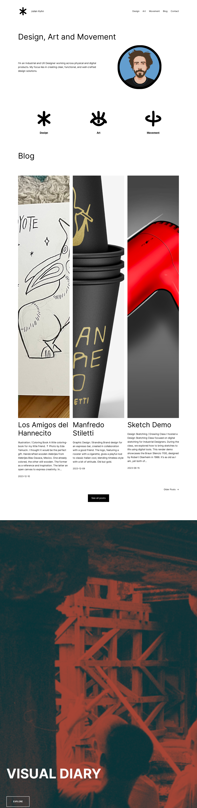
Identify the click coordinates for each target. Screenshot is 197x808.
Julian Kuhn (37, 11)
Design (44, 132)
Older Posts (171, 489)
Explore (18, 801)
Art (98, 132)
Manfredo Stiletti (88, 429)
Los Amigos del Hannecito (43, 429)
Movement (153, 132)
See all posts (98, 498)
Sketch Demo (149, 425)
